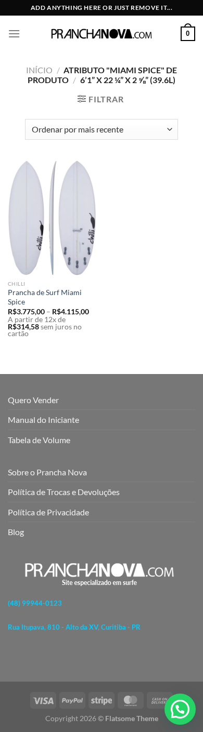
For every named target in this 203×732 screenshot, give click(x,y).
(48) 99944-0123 (35, 604)
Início (39, 70)
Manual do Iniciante (43, 419)
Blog (16, 532)
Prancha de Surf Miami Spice (45, 297)
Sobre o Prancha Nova (47, 472)
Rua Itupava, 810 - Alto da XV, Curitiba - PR (74, 627)
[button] (180, 709)
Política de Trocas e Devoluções (64, 492)
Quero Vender (33, 400)
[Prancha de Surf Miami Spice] (52, 218)
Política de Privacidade (48, 512)
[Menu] (14, 33)
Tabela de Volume (39, 440)
